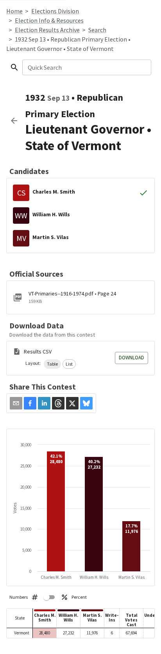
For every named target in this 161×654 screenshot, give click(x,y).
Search (97, 30)
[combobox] (86, 67)
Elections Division (55, 11)
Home (14, 11)
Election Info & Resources (49, 20)
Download (131, 357)
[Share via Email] (16, 403)
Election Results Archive (47, 30)
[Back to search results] (14, 121)
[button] (52, 364)
